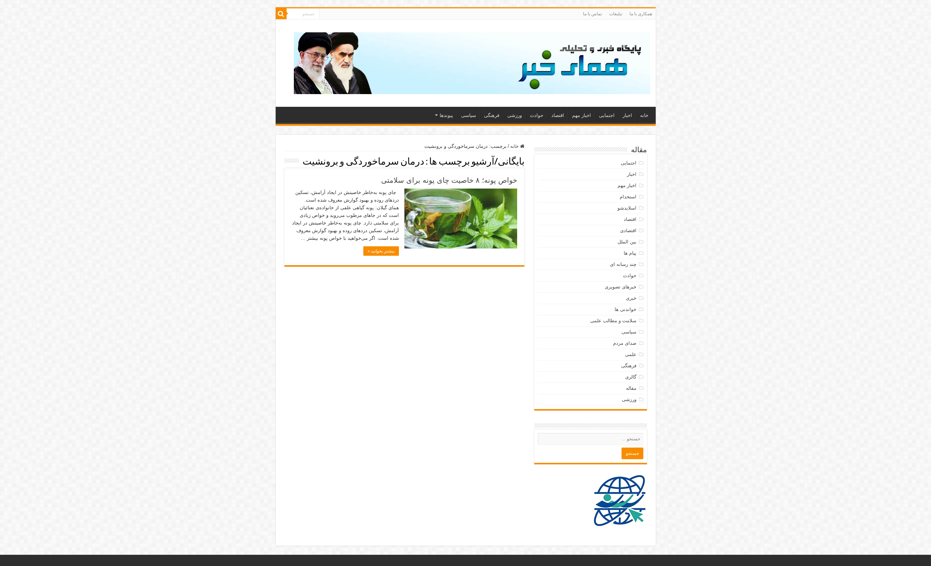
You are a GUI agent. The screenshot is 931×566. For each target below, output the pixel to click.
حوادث (536, 115)
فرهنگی (491, 115)
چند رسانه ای (623, 264)
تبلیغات (615, 13)
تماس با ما (592, 13)
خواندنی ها (625, 309)
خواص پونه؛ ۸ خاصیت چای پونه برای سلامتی (449, 180)
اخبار (627, 115)
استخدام (628, 196)
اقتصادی (628, 230)
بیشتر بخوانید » (381, 251)
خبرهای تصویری (620, 287)
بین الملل (627, 241)
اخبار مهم (581, 115)
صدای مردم (624, 343)
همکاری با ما (641, 13)
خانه (644, 115)
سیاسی (468, 115)
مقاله (631, 388)
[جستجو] (281, 13)
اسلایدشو (627, 208)
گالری (630, 377)
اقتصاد (557, 115)
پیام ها (630, 253)
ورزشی (514, 115)
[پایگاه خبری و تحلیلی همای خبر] (472, 61)
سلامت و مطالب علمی (613, 320)
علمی (630, 354)
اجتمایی (607, 115)
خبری (631, 298)
